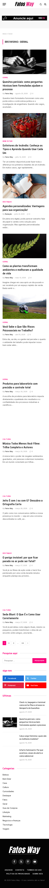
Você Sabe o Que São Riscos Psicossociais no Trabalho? (18, 328)
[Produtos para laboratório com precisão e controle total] (24, 363)
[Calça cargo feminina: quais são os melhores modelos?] (10, 739)
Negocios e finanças (11, 820)
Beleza (6, 775)
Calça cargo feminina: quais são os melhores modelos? (32, 737)
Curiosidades (8, 791)
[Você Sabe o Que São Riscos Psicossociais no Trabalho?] (24, 306)
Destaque (7, 795)
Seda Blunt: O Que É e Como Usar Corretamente (21, 616)
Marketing (7, 816)
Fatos (5, 800)
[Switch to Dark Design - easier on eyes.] (40, 4)
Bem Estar (7, 779)
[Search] (45, 4)
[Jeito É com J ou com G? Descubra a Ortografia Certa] (24, 480)
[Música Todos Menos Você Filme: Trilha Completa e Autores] (24, 423)
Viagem (6, 829)
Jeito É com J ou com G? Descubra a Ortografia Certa (23, 502)
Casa (5, 783)
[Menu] (4, 4)
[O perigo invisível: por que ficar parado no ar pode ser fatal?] (24, 537)
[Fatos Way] (24, 4)
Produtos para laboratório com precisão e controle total (20, 385)
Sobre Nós (38, 874)
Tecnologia (7, 825)
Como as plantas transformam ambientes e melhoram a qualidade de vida (23, 270)
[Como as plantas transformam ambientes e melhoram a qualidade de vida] (24, 246)
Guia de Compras (10, 808)
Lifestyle (6, 812)
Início (5, 34)
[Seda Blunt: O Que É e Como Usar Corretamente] (24, 594)
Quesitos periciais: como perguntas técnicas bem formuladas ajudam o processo (23, 85)
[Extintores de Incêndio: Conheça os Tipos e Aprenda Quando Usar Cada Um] (24, 125)
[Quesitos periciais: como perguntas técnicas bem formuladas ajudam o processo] (24, 62)
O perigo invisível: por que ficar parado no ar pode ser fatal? (20, 559)
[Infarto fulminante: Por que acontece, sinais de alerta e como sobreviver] (10, 753)
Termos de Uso (34, 870)
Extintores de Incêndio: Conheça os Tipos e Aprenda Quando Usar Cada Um (23, 149)
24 (23, 643)
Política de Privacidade (18, 874)
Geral (5, 804)
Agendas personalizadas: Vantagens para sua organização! (23, 208)
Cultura (6, 787)
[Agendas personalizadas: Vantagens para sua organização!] (24, 186)
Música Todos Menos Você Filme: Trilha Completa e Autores (21, 445)
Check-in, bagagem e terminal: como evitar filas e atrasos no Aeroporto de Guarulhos (32, 705)
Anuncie (9, 870)
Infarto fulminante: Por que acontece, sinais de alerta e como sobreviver (31, 753)
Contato (19, 870)
